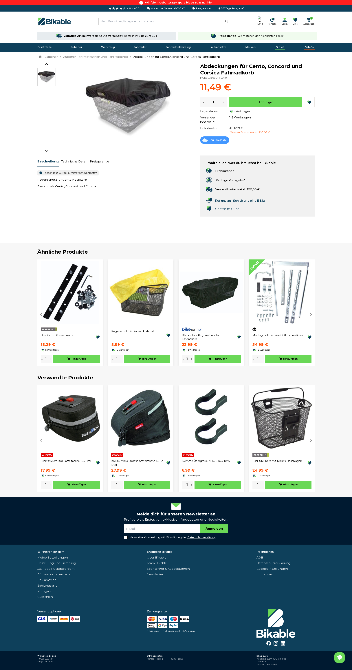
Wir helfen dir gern (51, 552)
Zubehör (76, 47)
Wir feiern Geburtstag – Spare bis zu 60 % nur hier (179, 2)
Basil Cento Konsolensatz (57, 335)
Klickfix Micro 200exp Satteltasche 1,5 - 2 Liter (137, 462)
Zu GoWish (218, 140)
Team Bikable (157, 563)
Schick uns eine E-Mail (249, 200)
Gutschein (45, 596)
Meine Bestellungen (52, 557)
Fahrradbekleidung (178, 47)
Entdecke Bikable (160, 552)
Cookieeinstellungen (272, 568)
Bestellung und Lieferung (56, 563)
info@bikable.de (44, 661)
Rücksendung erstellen (54, 574)
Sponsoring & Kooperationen (168, 568)
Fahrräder (140, 47)
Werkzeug (108, 47)
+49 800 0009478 (44, 659)
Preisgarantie (99, 161)
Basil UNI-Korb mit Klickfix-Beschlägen (277, 461)
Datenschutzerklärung (273, 563)
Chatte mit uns (227, 209)
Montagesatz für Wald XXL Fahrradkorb (277, 335)
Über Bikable (156, 557)
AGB (259, 557)
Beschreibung (48, 161)
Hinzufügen (266, 102)
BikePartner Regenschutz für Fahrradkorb (201, 337)
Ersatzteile (44, 47)
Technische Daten (74, 161)
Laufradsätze (218, 47)
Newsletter (155, 574)
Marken (250, 47)
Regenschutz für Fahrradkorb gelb (133, 331)
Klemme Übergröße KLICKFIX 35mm (206, 461)
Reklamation (46, 580)
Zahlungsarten (48, 585)
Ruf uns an (223, 200)
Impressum (264, 574)
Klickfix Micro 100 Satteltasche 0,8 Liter (66, 461)
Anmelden (214, 528)
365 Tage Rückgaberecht (56, 568)
